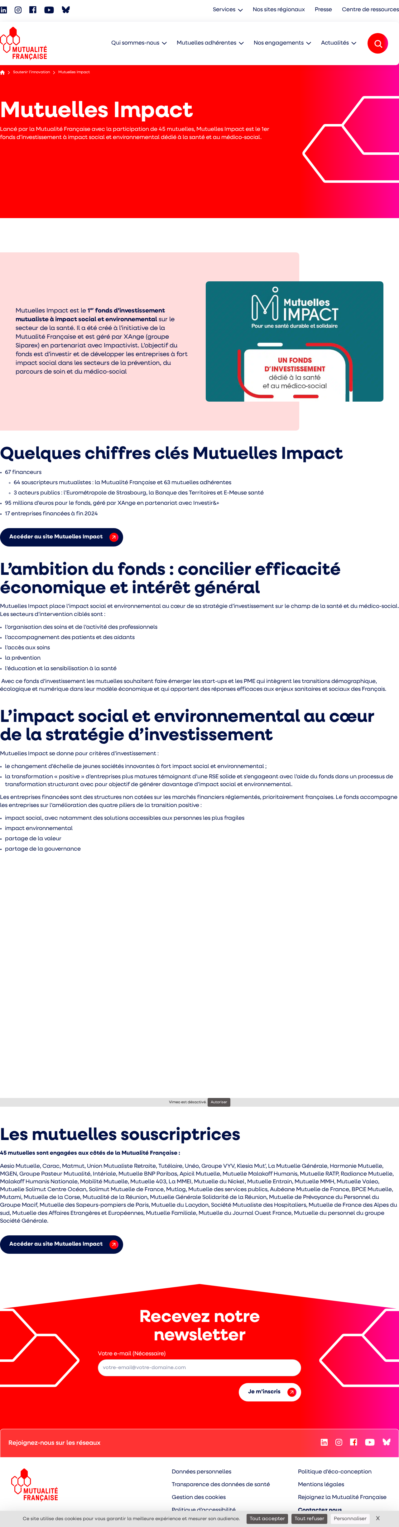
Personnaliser (350, 1518)
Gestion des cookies (199, 1498)
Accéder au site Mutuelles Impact (56, 537)
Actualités (335, 43)
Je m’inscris (264, 1392)
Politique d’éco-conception (335, 1472)
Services (224, 10)
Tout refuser (309, 1518)
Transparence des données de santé (221, 1485)
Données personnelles (201, 1472)
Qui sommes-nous (135, 43)
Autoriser (219, 1102)
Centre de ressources (370, 10)
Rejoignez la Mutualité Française (342, 1498)
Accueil (2, 72)
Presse (323, 10)
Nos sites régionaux (279, 10)
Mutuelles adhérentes (206, 43)
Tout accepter (267, 1518)
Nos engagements (279, 43)
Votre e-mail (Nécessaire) (132, 1354)
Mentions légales (321, 1485)
